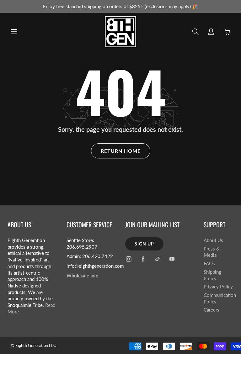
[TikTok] (157, 259)
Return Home (121, 151)
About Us (213, 240)
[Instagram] (128, 259)
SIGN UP (144, 243)
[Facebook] (142, 259)
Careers (211, 309)
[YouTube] (171, 259)
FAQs (209, 263)
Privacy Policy (218, 286)
